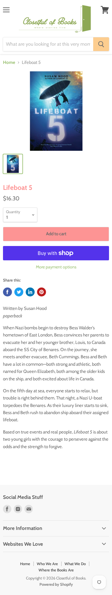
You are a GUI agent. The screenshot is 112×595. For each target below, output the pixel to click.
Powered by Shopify (56, 584)
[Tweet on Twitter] (18, 291)
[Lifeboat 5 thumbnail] (12, 163)
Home (9, 62)
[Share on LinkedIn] (30, 291)
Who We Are (47, 563)
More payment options (56, 267)
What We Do (75, 563)
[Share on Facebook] (7, 291)
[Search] (101, 44)
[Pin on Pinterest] (41, 291)
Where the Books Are (56, 570)
